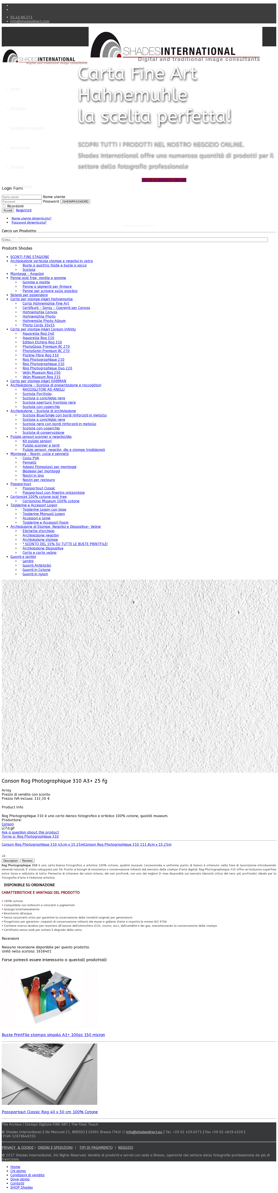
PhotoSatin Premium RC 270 (46, 351)
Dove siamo (20, 147)
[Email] (3, 856)
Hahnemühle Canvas (40, 312)
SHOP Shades (21, 186)
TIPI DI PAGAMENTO (96, 1148)
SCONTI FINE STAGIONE (29, 257)
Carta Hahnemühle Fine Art (46, 303)
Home (15, 89)
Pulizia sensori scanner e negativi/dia (41, 437)
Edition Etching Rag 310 (42, 342)
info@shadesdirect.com (29, 21)
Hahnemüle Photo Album (44, 321)
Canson (8, 824)
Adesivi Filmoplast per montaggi (49, 467)
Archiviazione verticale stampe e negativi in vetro (51, 261)
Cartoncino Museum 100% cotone (51, 501)
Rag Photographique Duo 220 (47, 368)
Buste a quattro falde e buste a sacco (55, 265)
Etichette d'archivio (39, 531)
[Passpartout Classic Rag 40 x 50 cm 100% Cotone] (49, 1104)
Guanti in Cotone (36, 570)
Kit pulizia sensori (37, 441)
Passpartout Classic (39, 488)
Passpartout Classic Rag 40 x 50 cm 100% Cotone (50, 1112)
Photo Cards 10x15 (39, 325)
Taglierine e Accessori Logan (33, 505)
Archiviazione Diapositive (43, 548)
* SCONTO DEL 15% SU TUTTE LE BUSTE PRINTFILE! (65, 544)
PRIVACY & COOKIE (17, 1148)
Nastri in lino (33, 475)
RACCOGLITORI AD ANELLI (44, 389)
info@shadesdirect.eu (144, 1132)
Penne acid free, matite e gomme (38, 278)
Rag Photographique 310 (44, 364)
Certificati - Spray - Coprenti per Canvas (56, 308)
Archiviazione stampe (40, 540)
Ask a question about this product (30, 832)
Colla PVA (31, 458)
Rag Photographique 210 (44, 360)
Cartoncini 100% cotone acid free (38, 497)
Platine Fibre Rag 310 (41, 355)
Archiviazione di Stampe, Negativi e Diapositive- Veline (55, 527)
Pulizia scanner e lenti (41, 445)
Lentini (28, 561)
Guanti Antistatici (37, 565)
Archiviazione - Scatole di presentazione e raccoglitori (55, 385)
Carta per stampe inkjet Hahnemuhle (41, 299)
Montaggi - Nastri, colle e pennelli (39, 454)
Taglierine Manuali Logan (44, 514)
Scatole (29, 270)
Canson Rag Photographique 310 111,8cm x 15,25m (127, 844)
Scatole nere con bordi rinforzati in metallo (59, 424)
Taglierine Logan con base (44, 509)
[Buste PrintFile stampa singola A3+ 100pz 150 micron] (49, 1026)
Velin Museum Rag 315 (42, 377)
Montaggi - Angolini (27, 274)
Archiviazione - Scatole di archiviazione (43, 411)
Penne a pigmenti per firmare (47, 286)
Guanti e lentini (23, 557)
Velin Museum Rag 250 (42, 373)
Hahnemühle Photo (39, 316)
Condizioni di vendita (27, 128)
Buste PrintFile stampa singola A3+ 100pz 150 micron (53, 1034)
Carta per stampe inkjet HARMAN (38, 381)
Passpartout (20, 484)
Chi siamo (18, 108)
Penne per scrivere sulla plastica (50, 291)
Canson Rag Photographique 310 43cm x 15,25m (43, 844)
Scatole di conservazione (43, 433)
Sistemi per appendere (29, 295)
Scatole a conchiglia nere (44, 398)
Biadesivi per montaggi (41, 471)
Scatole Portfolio (37, 394)
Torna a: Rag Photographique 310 (30, 836)
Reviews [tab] (27, 860)
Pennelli (29, 462)
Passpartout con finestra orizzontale (54, 493)
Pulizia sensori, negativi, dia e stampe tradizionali (64, 450)
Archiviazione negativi (41, 535)
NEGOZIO (125, 1148)
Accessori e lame (36, 518)
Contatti (17, 167)
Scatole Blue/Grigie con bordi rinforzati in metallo (65, 415)
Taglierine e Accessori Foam (45, 522)
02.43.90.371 (21, 17)
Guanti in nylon (35, 574)
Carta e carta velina (39, 553)
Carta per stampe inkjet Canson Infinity (43, 329)
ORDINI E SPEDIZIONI (55, 1148)
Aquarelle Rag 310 (38, 338)
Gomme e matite (36, 282)
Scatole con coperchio (41, 407)
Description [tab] (10, 860)
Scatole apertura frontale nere (49, 402)
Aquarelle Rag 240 (38, 334)
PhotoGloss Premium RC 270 (46, 347)
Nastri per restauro (39, 480)
